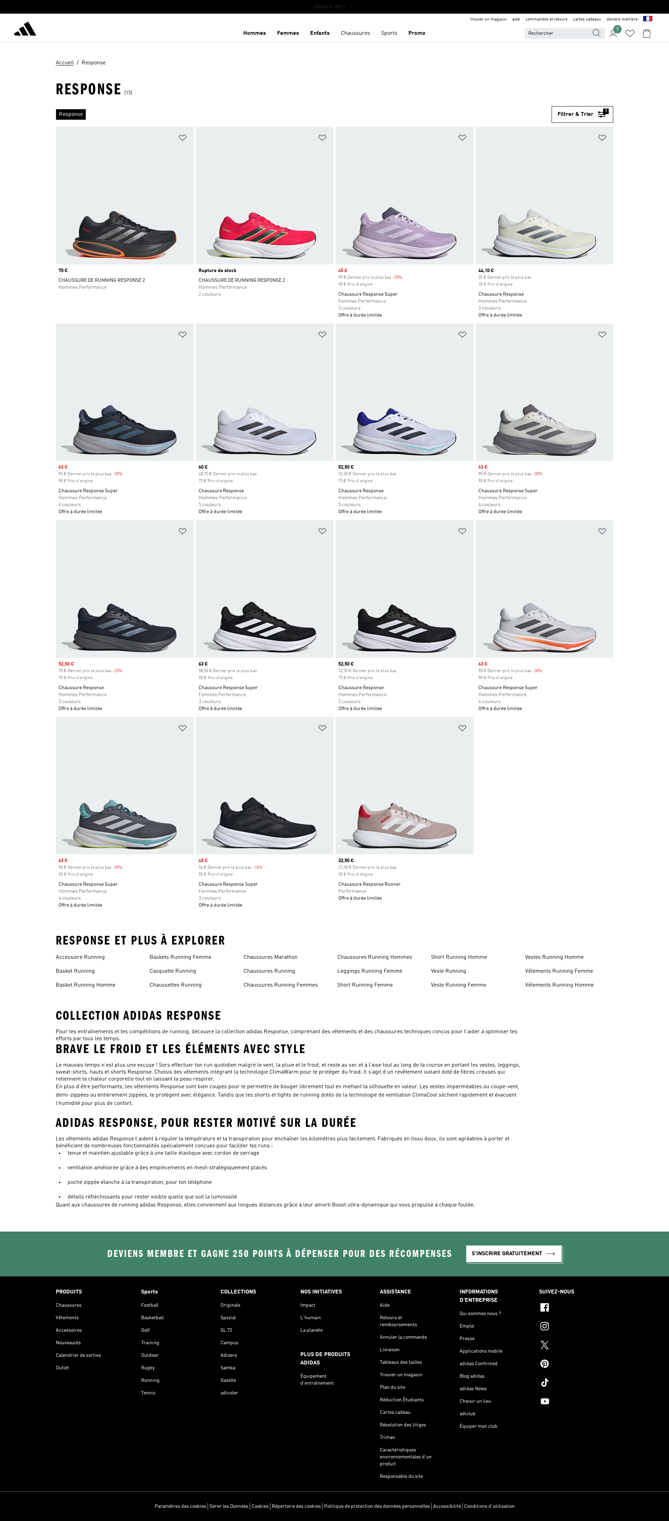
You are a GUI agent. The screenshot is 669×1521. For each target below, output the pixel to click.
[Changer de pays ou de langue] (647, 19)
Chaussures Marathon (271, 957)
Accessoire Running (80, 957)
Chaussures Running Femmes (281, 985)
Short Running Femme (365, 985)
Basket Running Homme (85, 985)
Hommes (254, 33)
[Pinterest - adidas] (576, 1364)
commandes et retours (546, 19)
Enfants (320, 33)
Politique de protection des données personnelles (377, 1506)
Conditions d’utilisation (489, 1506)
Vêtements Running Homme (559, 985)
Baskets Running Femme (180, 957)
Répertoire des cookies (296, 1506)
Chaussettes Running (175, 985)
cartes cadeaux (587, 19)
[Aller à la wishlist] (630, 33)
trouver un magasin (488, 19)
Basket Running (75, 971)
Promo (416, 33)
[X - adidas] (576, 1346)
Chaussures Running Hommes (374, 957)
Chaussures (355, 33)
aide (516, 19)
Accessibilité (447, 1506)
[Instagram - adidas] (576, 1327)
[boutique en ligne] (25, 30)
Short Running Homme (459, 957)
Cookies (260, 1506)
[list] (304, 114)
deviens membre (622, 19)
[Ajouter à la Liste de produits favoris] (182, 139)
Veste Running (448, 971)
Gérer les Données (228, 1506)
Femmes (288, 33)
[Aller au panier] (646, 33)
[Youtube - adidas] (576, 1402)
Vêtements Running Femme (559, 971)
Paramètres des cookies (180, 1506)
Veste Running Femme (458, 985)
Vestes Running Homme (554, 957)
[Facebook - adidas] (576, 1308)
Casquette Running (172, 971)
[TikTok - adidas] (576, 1383)
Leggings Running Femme (369, 971)
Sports (389, 33)
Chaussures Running (269, 971)
